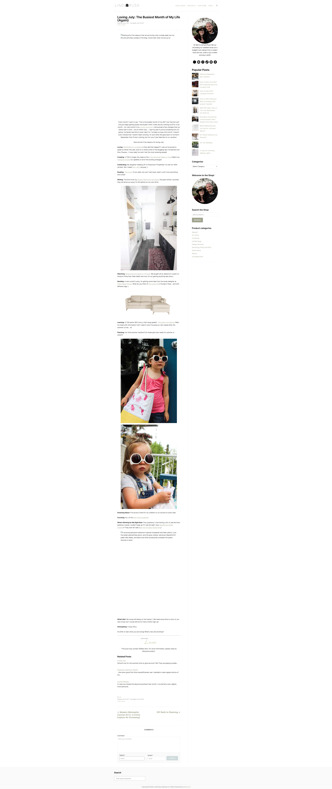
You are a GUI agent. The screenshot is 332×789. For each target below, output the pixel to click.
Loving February (123, 682)
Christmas (195, 238)
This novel (128, 172)
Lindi (120, 697)
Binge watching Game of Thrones (137, 274)
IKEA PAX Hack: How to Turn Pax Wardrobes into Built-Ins (208, 110)
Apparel (195, 232)
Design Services (198, 244)
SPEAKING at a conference (133, 147)
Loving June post (146, 127)
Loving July (121, 660)
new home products (140, 517)
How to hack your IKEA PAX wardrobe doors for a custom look (209, 84)
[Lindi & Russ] (135, 5)
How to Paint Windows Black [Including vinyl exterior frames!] (208, 101)
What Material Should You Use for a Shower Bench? (208, 128)
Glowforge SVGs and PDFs (201, 247)
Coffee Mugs (196, 241)
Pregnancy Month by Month (127, 670)
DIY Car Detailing (206, 143)
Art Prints (195, 235)
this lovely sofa (154, 284)
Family (119, 24)
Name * (122, 755)
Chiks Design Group (124, 284)
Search (197, 220)
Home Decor (196, 250)
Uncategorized (197, 256)
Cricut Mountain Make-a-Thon (160, 157)
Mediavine (187, 787)
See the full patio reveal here (150, 528)
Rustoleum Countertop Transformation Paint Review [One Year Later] (209, 119)
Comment (121, 736)
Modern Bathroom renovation (148, 180)
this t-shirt (136, 167)
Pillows (194, 253)
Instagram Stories (123, 160)
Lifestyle (123, 24)
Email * (150, 755)
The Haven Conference (166, 322)
